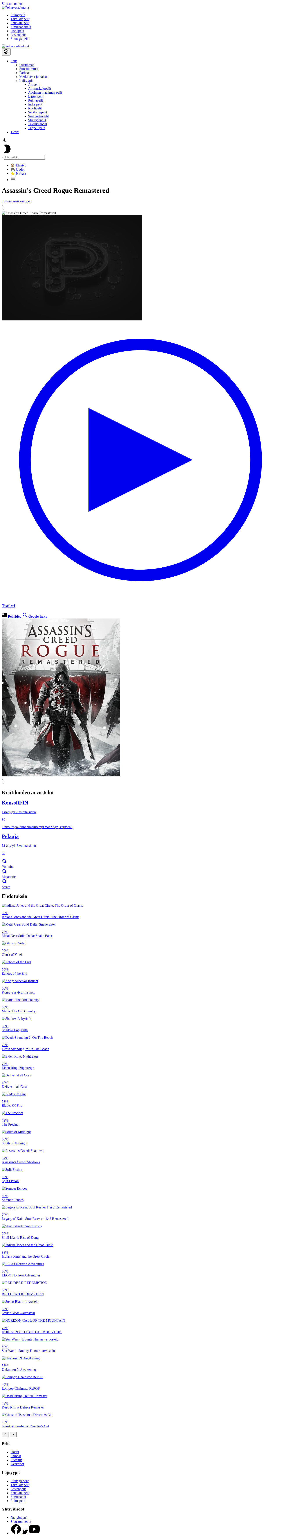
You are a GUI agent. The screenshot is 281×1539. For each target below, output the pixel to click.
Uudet (15, 1452)
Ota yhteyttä (19, 1517)
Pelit (14, 61)
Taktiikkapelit (20, 19)
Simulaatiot (18, 1497)
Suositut (16, 1460)
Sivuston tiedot (21, 1521)
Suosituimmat (28, 69)
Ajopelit (33, 84)
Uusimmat (26, 65)
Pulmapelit (18, 15)
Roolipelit (17, 31)
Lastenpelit (18, 35)
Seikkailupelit (20, 23)
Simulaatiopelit (21, 27)
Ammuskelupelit (39, 88)
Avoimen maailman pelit (45, 92)
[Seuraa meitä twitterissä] (25, 1533)
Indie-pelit (35, 104)
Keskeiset (17, 1464)
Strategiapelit (20, 39)
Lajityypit (26, 80)
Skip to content (12, 3)
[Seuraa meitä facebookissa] (16, 1533)
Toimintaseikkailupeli (16, 201)
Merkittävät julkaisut (33, 77)
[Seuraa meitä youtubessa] (34, 1533)
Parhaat (24, 73)
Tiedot (15, 132)
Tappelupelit (36, 128)
